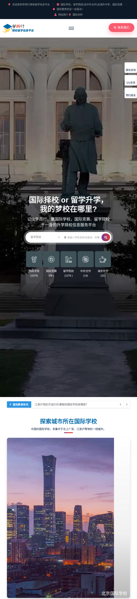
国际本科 (78, 14)
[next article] (120, 404)
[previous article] (127, 404)
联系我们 (123, 27)
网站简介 (63, 14)
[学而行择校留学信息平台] (18, 28)
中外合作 (85, 270)
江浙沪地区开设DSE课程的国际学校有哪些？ (61, 402)
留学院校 (68, 270)
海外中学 (103, 270)
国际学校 (34, 270)
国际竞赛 (51, 270)
